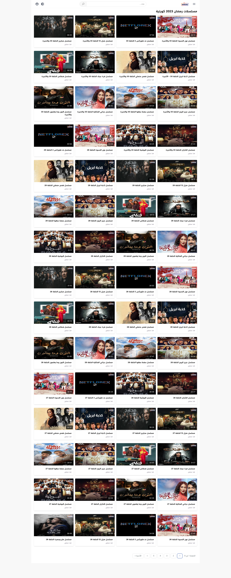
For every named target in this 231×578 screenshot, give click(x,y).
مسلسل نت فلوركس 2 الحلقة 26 (140, 539)
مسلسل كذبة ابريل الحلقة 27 (100, 433)
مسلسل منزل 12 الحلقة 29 (184, 185)
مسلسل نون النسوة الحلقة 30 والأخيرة (178, 41)
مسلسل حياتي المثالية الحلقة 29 (181, 256)
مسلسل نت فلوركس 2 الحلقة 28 (140, 291)
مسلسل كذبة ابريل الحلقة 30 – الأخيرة (178, 76)
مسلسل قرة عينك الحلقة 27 (183, 468)
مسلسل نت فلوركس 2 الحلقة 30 (140, 41)
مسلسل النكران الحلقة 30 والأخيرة (180, 150)
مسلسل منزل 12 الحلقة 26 (101, 539)
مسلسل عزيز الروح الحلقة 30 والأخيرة (179, 111)
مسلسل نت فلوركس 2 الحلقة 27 (99, 397)
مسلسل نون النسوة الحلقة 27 (59, 397)
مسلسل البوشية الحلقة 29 (60, 256)
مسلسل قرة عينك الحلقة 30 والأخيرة (97, 76)
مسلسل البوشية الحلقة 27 (60, 504)
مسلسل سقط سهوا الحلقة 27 (59, 468)
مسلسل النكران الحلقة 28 (184, 397)
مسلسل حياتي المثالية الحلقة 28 (99, 362)
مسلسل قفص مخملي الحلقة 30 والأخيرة (136, 76)
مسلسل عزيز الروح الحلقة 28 (183, 362)
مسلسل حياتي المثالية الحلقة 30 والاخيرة (95, 111)
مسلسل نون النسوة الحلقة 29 (100, 150)
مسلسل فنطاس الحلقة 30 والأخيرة (57, 76)
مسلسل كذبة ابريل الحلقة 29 (100, 185)
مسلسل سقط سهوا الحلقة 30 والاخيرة (137, 111)
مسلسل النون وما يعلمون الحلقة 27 (139, 504)
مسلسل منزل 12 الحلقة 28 (101, 291)
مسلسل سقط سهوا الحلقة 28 (141, 362)
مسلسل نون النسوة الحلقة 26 (182, 539)
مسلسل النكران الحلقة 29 (102, 256)
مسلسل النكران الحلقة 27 (102, 504)
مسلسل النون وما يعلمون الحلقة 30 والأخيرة (56, 113)
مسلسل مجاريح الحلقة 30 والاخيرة (57, 41)
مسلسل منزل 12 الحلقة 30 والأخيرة (98, 41)
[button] (83, 4)
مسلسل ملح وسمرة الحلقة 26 (59, 539)
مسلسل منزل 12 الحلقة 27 (184, 433)
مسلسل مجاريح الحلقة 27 (143, 433)
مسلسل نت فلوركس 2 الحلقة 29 (58, 150)
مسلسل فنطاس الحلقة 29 (142, 220)
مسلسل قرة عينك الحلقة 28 (101, 327)
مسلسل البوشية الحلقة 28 (142, 397)
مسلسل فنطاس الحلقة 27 (143, 468)
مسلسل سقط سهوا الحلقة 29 (58, 220)
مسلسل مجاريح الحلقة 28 (61, 291)
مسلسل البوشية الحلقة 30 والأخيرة (139, 150)
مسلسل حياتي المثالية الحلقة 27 (181, 504)
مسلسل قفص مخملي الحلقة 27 (58, 433)
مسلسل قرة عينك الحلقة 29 (183, 220)
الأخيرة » (138, 555)
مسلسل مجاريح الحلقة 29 (143, 185)
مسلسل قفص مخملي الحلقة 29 (58, 185)
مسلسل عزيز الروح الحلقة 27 (100, 468)
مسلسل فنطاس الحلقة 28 (60, 327)
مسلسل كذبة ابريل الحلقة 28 (182, 327)
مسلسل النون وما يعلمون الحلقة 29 (139, 256)
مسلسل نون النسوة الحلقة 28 (182, 291)
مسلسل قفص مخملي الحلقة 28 (140, 327)
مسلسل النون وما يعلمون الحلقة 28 (56, 362)
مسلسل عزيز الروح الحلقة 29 (100, 220)
